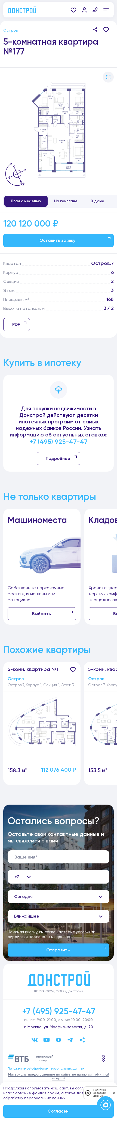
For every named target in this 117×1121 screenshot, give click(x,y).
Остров (10, 30)
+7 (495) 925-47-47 (59, 441)
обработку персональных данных (34, 1098)
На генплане (66, 201)
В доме (97, 201)
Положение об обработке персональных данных (46, 1068)
